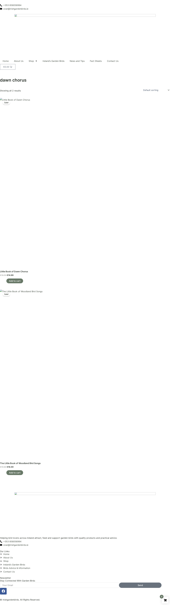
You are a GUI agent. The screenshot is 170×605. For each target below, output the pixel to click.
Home (6, 61)
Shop (31, 61)
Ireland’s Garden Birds (53, 61)
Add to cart (14, 281)
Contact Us (112, 61)
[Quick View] (4, 281)
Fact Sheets (96, 61)
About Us (18, 61)
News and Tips (77, 61)
